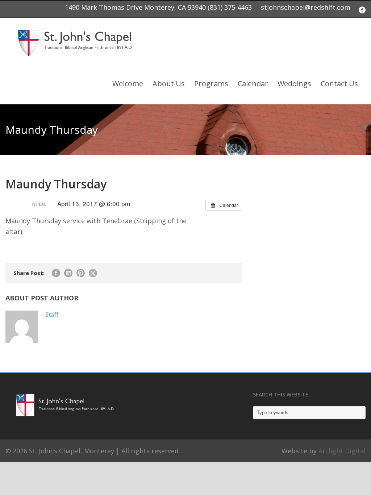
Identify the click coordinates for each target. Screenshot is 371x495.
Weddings (294, 83)
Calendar (253, 83)
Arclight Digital (342, 450)
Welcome (127, 83)
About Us (169, 83)
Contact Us (339, 83)
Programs (211, 83)
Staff (51, 314)
